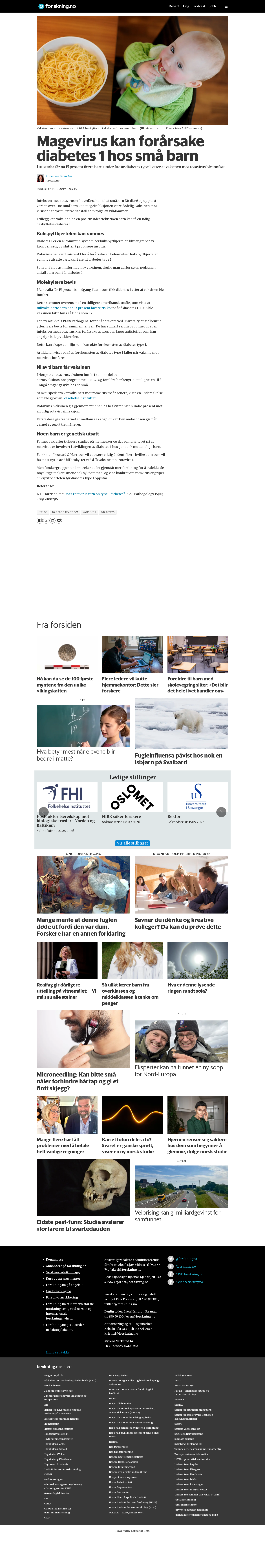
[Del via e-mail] (59, 521)
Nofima (113, 1441)
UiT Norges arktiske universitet (193, 1459)
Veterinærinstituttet (186, 1504)
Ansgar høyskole (53, 1375)
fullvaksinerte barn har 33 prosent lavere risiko (74, 308)
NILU (47, 1517)
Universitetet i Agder (186, 1464)
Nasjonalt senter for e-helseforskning (131, 1422)
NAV (46, 1498)
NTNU (112, 1398)
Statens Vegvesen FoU (187, 1428)
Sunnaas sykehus (184, 1438)
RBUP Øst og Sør (184, 1385)
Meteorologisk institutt (57, 1493)
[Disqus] (132, 571)
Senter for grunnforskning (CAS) (194, 1409)
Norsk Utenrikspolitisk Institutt (127, 1497)
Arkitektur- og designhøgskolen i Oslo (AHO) (70, 1380)
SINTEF (179, 1404)
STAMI (178, 1423)
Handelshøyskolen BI (56, 1433)
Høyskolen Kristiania (56, 1464)
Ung (186, 6)
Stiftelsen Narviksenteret (189, 1433)
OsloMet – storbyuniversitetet (126, 1512)
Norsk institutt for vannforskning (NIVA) (132, 1507)
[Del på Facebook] (40, 521)
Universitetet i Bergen (187, 1469)
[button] (44, 812)
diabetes (107, 512)
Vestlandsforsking (185, 1499)
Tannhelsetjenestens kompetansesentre (198, 1448)
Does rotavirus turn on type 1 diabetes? (94, 494)
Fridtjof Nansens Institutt (58, 1428)
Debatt (174, 6)
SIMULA (179, 1399)
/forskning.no (186, 1266)
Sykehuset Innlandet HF (188, 1443)
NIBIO (47, 1503)
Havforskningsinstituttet (58, 1438)
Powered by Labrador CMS (132, 1530)
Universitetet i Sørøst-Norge (191, 1489)
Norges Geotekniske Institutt (126, 1456)
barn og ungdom (65, 512)
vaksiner (89, 512)
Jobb (212, 6)
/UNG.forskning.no (189, 1274)
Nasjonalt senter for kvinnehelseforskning (134, 1427)
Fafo (46, 1404)
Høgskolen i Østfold (55, 1448)
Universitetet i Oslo (185, 1479)
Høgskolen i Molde (55, 1443)
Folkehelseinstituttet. (79, 398)
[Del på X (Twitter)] (46, 521)
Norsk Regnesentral (120, 1487)
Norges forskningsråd (122, 1466)
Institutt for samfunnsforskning (62, 1469)
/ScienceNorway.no (189, 1282)
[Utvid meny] (226, 6)
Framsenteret (51, 1423)
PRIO (177, 1380)
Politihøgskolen (184, 1375)
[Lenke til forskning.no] (98, 4)
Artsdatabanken (53, 1385)
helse (43, 512)
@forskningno (186, 1259)
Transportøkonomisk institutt (192, 1454)
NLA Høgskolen (118, 1375)
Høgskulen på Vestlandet (58, 1459)
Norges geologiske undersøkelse (128, 1471)
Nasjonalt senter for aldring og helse (130, 1417)
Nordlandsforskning (121, 1451)
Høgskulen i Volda (54, 1454)
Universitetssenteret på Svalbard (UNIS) (197, 1494)
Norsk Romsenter (119, 1492)
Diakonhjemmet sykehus (58, 1390)
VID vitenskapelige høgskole (191, 1509)
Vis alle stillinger (132, 843)
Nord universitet (118, 1446)
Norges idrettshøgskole (123, 1477)
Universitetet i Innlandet (189, 1474)
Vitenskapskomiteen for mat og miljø (196, 1514)
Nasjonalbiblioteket (120, 1403)
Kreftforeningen (53, 1479)
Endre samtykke (58, 1352)
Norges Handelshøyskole (123, 1461)
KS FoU (48, 1474)
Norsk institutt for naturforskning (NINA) (133, 1502)
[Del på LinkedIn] (52, 521)
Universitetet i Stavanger (189, 1484)
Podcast (199, 6)
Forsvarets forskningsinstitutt (61, 1418)
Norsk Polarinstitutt (120, 1482)
